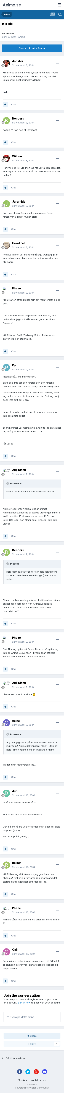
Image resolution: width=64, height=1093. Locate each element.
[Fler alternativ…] (57, 63)
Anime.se (12, 5)
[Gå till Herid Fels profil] (6, 245)
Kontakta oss (38, 1080)
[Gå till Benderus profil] (6, 120)
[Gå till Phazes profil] (6, 290)
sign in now (24, 1002)
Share (33, 1035)
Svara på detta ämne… (22, 1017)
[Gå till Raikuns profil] (6, 865)
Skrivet (23, 65)
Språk (22, 1080)
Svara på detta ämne (32, 48)
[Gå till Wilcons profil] (6, 158)
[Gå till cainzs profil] (6, 722)
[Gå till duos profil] (6, 793)
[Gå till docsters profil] (6, 63)
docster (10, 33)
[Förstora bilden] (34, 694)
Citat (13, 104)
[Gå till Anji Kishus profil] (6, 472)
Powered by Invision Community (32, 1087)
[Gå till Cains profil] (6, 951)
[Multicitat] (5, 104)
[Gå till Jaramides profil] (6, 203)
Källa (5, 92)
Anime (21, 36)
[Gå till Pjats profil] (6, 367)
